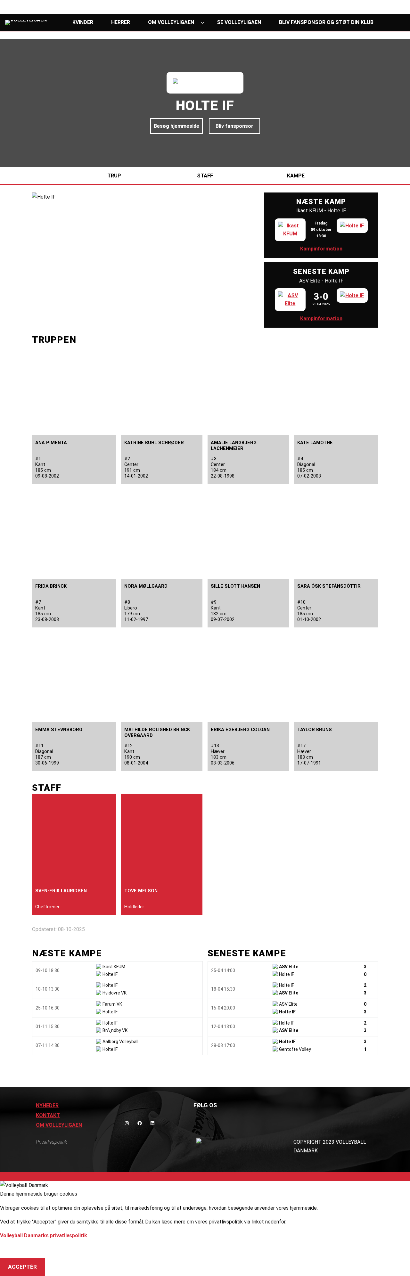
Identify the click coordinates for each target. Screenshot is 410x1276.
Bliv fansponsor (234, 126)
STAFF (205, 176)
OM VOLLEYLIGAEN (59, 1125)
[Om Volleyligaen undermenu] (202, 22)
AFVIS (16, 1249)
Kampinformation (321, 249)
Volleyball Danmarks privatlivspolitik (43, 1235)
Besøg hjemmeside (176, 126)
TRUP (114, 176)
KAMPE (296, 176)
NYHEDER (47, 1105)
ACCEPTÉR (22, 1267)
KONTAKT (48, 1115)
